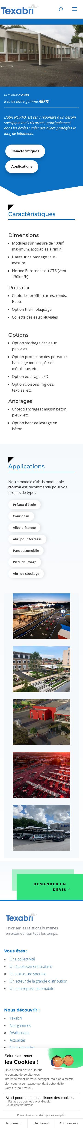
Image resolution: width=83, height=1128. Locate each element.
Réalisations (19, 1032)
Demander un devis (50, 887)
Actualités (18, 1040)
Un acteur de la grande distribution (38, 981)
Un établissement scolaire (31, 966)
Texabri (16, 1018)
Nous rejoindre (22, 1047)
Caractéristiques (25, 151)
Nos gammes (20, 1025)
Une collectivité (22, 959)
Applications (21, 166)
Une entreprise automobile (32, 988)
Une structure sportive (28, 973)
